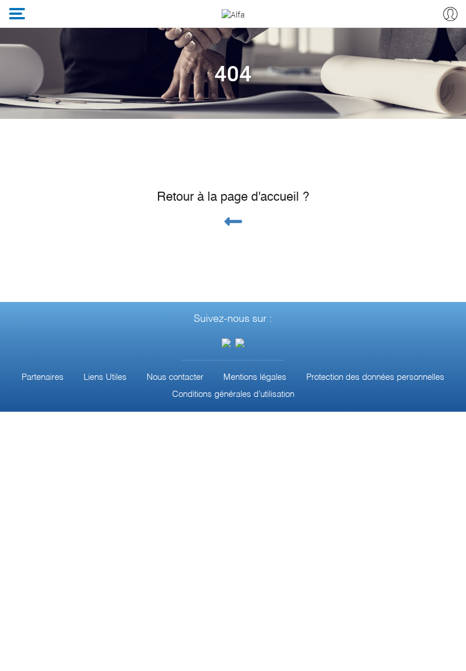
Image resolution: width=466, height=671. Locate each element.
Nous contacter (175, 377)
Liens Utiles (105, 377)
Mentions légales (254, 377)
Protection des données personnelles (375, 377)
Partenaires (43, 377)
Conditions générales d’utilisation (233, 394)
